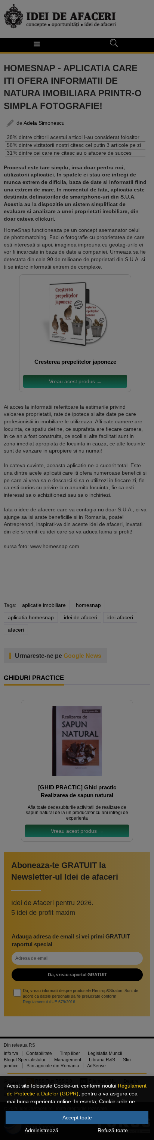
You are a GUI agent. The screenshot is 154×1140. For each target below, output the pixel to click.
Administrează (41, 1130)
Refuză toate (113, 1130)
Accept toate (77, 1118)
